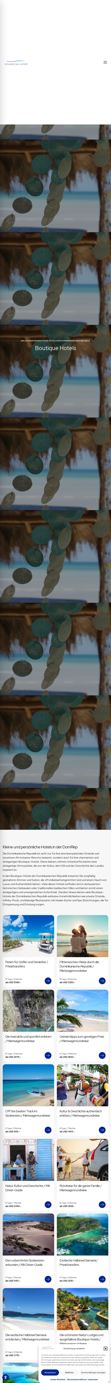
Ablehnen (69, 1372)
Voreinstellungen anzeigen (93, 1372)
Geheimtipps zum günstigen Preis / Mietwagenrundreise (82, 1038)
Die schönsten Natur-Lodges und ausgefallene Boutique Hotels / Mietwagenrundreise (81, 1339)
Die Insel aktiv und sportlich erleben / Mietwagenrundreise (28, 1038)
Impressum (93, 1379)
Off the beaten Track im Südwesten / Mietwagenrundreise (27, 1113)
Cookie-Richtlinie (58, 1379)
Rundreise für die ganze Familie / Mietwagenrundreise (81, 1188)
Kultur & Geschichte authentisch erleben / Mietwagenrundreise (81, 1113)
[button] (105, 1348)
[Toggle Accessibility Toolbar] (5, 1377)
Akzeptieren (50, 1372)
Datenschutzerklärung (77, 1379)
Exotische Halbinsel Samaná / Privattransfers (79, 1262)
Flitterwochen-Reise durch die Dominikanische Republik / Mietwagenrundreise (79, 966)
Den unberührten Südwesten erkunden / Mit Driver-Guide (24, 1262)
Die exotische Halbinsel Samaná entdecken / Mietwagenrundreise (27, 1337)
